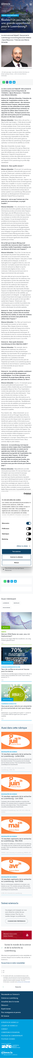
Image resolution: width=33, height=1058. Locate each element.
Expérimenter (6, 1009)
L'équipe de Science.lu (9, 1026)
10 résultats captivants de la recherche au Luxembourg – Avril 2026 (16, 880)
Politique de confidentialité (12, 1036)
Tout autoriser (16, 551)
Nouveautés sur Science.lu (10, 994)
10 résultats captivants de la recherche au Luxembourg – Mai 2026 (16, 840)
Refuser (16, 562)
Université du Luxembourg (14, 893)
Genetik (3, 632)
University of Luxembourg (8, 810)
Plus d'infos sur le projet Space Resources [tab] (14, 569)
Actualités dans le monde (10, 1002)
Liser (13, 768)
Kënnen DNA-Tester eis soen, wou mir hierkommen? (15, 635)
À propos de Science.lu (9, 1022)
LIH (16, 768)
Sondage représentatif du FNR (10, 667)
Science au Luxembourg (9, 998)
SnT (2, 768)
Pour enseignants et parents (11, 1012)
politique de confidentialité (23, 982)
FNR (2, 643)
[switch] (28, 528)
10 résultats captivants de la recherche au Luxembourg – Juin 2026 (16, 797)
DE (27, 4)
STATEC (9, 768)
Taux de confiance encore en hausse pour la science (15, 670)
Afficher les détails (22, 546)
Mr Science (5, 1016)
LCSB (10, 770)
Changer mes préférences (16, 921)
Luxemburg (6, 603)
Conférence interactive (8, 704)
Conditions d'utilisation (10, 1032)
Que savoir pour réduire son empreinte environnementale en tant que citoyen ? (16, 708)
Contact (4, 1029)
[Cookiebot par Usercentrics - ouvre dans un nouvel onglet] (23, 494)
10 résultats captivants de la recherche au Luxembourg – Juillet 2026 (16, 755)
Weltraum (16, 603)
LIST (5, 768)
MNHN (26, 852)
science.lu (10, 29)
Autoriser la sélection (16, 557)
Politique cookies (8, 1039)
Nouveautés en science (9, 752)
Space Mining (6, 607)
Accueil (4, 11)
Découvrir (4, 1005)
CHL (13, 770)
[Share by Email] (14, 82)
